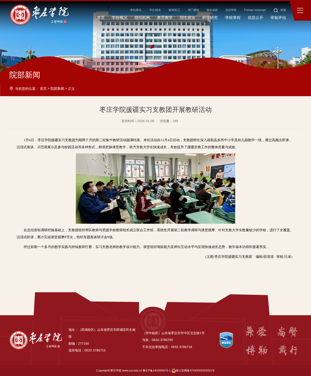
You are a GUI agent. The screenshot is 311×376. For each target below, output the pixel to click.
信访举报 (230, 10)
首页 (43, 88)
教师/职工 (174, 10)
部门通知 (193, 10)
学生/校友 (155, 10)
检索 (283, 10)
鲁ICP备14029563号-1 (157, 370)
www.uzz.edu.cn (132, 370)
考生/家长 (136, 10)
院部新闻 (57, 88)
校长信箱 (212, 10)
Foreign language (255, 10)
